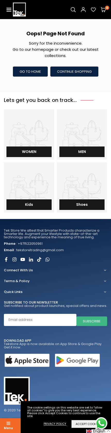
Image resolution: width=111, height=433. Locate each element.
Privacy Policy (55, 424)
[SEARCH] (73, 10)
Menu (8, 428)
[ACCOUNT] (83, 10)
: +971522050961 (23, 243)
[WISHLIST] (93, 10)
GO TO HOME (30, 71)
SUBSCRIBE (92, 321)
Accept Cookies (88, 424)
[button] (9, 10)
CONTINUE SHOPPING (74, 71)
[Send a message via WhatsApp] (101, 423)
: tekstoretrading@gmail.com (34, 250)
